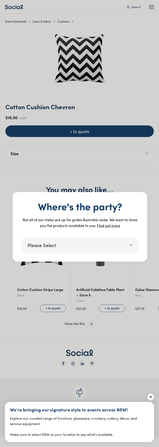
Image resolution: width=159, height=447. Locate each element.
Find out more (108, 225)
